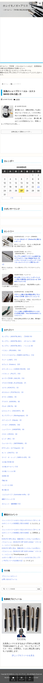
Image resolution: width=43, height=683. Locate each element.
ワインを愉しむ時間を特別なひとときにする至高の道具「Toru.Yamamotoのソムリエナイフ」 (27, 313)
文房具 (18, 99)
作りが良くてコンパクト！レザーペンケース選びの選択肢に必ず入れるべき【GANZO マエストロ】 (27, 279)
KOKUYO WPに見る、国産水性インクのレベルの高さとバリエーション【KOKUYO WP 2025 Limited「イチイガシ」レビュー (21, 542)
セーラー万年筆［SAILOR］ (13, 378)
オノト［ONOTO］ (10, 453)
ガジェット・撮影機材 (11, 504)
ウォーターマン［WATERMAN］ (14, 443)
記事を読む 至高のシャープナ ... (21, 131)
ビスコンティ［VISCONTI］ (13, 411)
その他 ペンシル (9, 471)
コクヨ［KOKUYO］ (10, 387)
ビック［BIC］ (8, 439)
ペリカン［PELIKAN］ (11, 350)
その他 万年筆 (8, 462)
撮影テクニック (8, 499)
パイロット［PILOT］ (11, 374)
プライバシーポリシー (9, 576)
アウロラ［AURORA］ (11, 401)
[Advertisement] (21, 39)
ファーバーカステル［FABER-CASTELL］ (18, 355)
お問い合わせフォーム (9, 579)
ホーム (6, 84)
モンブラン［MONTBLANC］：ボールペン (18, 341)
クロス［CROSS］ (9, 434)
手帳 (4, 480)
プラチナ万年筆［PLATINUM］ (14, 383)
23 (38, 187)
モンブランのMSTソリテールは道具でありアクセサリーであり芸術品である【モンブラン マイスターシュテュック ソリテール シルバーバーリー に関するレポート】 (21, 260)
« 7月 (11, 198)
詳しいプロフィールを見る (23, 655)
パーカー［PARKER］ (11, 425)
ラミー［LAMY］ (9, 360)
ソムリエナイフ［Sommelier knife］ (16, 494)
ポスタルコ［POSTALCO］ (12, 392)
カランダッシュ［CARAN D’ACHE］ (16, 369)
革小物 (5, 490)
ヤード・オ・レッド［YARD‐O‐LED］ (16, 457)
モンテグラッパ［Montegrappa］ (15, 415)
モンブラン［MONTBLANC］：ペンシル (17, 346)
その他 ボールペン (10, 467)
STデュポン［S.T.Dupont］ (13, 448)
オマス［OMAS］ (9, 397)
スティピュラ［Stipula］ (12, 420)
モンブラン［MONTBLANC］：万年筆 (17, 336)
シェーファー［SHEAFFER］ (13, 429)
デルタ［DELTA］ (9, 406)
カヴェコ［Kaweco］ (11, 364)
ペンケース (7, 485)
